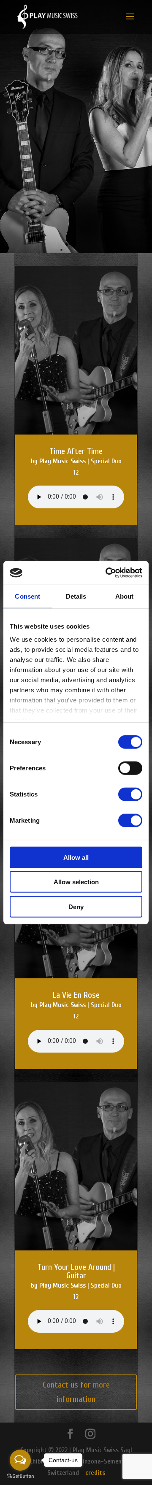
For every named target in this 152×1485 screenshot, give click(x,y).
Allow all (76, 857)
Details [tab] (76, 595)
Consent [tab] (27, 595)
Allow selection (76, 882)
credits (94, 1473)
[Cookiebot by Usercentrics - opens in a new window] (107, 572)
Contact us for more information (76, 1392)
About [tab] (124, 595)
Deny (76, 906)
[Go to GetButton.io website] (20, 1476)
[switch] (130, 768)
